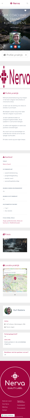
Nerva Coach (7, 164)
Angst (4, 221)
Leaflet (10, 291)
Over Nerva (5, 404)
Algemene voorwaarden (21, 401)
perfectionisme (11, 221)
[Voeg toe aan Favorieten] (25, 11)
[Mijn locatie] (14, 272)
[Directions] (19, 46)
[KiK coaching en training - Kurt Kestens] (15, 278)
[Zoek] (27, 3)
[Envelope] (15, 46)
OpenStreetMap (19, 291)
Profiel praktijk (11, 93)
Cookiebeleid (21, 405)
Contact (4, 410)
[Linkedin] (11, 46)
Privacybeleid (21, 408)
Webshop (5, 407)
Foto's (7, 234)
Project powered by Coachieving (15, 416)
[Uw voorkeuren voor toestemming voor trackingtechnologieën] (8, 415)
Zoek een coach (7, 401)
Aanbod (8, 157)
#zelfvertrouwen (15, 223)
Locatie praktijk (12, 265)
